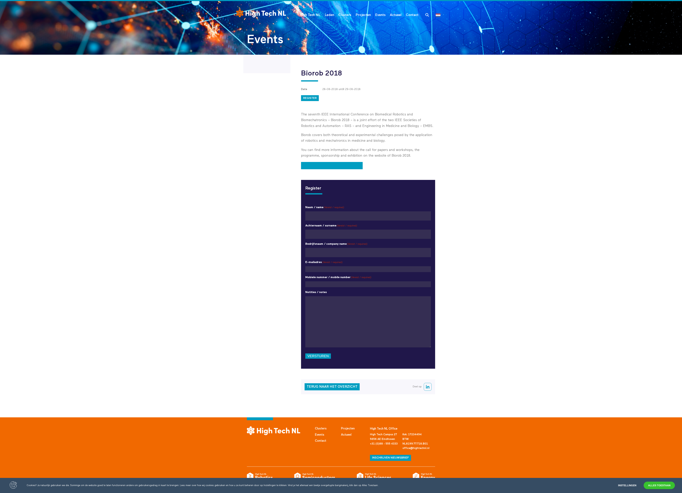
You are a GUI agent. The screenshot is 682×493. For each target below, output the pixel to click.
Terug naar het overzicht (332, 386)
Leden (329, 15)
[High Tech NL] (261, 13)
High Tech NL (310, 15)
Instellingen (627, 485)
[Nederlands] (439, 15)
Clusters (344, 15)
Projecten (363, 15)
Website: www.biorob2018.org (332, 165)
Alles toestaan (659, 485)
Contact (412, 15)
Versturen (318, 356)
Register (310, 98)
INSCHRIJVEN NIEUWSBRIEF (390, 457)
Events (380, 15)
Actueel (396, 15)
